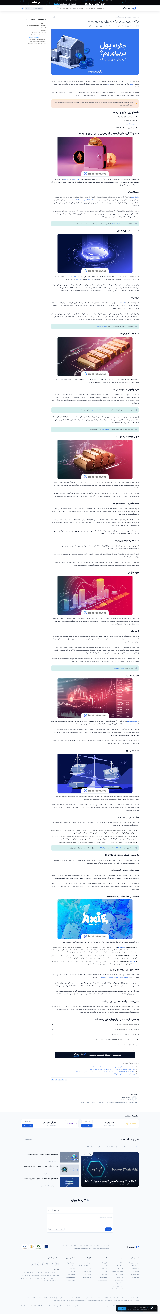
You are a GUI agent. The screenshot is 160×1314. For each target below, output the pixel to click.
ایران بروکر (136, 17)
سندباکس (132, 956)
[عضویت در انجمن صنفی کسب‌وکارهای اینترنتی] (45, 1247)
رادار (64, 8)
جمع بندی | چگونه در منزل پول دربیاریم (37, 41)
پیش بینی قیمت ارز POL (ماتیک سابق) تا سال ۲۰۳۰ (40, 1166)
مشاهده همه (28, 1139)
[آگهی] (80, 2)
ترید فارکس (43, 30)
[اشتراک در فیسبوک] (66, 1080)
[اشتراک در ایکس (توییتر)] (62, 1080)
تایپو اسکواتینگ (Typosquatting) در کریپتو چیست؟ (40, 1178)
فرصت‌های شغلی (71, 1274)
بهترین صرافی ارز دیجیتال (119, 223)
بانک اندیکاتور (87, 1271)
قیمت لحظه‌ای (84, 8)
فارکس (131, 84)
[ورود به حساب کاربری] (22, 8)
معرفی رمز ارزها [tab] (128, 1147)
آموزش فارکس (118, 848)
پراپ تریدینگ (119, 1274)
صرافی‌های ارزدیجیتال (134, 1263)
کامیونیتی (69, 8)
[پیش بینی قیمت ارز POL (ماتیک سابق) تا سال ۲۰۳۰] (69, 1169)
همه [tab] (136, 1147)
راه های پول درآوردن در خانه (40, 23)
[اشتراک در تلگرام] (56, 1080)
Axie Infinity (122, 947)
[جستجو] (26, 8)
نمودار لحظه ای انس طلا (96, 410)
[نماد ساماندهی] (31, 1247)
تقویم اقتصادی (87, 1274)
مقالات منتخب (119, 1263)
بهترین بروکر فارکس (103, 848)
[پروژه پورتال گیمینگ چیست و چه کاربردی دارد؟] (69, 1157)
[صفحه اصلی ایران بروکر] (129, 8)
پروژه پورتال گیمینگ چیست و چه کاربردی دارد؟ (42, 1154)
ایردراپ (122, 302)
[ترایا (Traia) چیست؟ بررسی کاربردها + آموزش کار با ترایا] (110, 1169)
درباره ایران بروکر (71, 1263)
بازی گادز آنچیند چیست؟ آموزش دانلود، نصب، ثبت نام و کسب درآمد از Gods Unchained (111, 1067)
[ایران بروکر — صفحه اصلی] (132, 1247)
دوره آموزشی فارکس (118, 1286)
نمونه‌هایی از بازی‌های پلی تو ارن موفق (37, 37)
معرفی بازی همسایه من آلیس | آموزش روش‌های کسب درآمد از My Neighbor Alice (112, 1069)
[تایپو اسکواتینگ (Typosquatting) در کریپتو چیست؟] (69, 1182)
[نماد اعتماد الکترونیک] (24, 1247)
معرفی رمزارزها (103, 1277)
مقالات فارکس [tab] (100, 1147)
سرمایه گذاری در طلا (129, 124)
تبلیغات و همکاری (70, 1277)
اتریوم (66, 179)
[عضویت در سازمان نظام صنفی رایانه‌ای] (38, 1247)
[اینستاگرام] (37, 1264)
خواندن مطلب (88, 1154)
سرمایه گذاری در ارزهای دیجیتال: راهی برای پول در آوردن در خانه (36, 25)
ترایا (61, 8)
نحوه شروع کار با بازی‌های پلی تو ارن (36, 39)
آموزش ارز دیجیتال (102, 326)
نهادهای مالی (99, 8)
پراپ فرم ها (136, 1271)
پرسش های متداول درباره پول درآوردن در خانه (36, 43)
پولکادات (79, 279)
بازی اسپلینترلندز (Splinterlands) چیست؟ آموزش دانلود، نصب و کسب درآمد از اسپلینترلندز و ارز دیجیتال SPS (105, 1071)
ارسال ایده (72, 1271)
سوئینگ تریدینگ (132, 721)
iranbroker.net (31, 1306)
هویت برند (72, 1266)
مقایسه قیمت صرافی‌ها (85, 1266)
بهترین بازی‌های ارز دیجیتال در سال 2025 (124, 1074)
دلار (108, 84)
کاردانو (89, 279)
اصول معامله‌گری (119, 1280)
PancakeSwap (77, 200)
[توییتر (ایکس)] (42, 1264)
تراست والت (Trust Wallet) (106, 977)
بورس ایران (120, 1277)
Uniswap (95, 200)
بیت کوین (76, 179)
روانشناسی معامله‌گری (117, 1271)
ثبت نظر (108, 1229)
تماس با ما (72, 1269)
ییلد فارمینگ (135, 197)
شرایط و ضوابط (71, 1280)
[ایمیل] (57, 1264)
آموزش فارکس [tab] (89, 1147)
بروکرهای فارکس (135, 1266)
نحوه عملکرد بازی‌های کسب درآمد (36, 35)
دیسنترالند (132, 961)
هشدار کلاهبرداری (102, 1280)
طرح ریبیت (88, 1269)
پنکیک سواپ (86, 200)
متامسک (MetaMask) (123, 977)
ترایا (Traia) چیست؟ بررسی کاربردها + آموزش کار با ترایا (110, 1181)
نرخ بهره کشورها (87, 1277)
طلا (106, 1271)
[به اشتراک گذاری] (54, 17)
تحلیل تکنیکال (119, 1283)
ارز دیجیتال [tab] (110, 1147)
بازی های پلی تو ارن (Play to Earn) (38, 33)
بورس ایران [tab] (118, 1147)
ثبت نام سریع (87, 1126)
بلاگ (92, 8)
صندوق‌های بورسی (134, 1274)
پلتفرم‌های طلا (135, 1277)
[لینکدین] (32, 1264)
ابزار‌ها (76, 8)
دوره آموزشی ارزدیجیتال (117, 1289)
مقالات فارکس (119, 1266)
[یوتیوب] (47, 1264)
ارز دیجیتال (120, 1269)
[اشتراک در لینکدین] (59, 1080)
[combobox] (36, 8)
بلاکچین (73, 276)
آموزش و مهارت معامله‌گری (123, 17)
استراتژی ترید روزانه (119, 668)
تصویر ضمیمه (60, 1229)
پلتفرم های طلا (106, 429)
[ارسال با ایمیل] (52, 1080)
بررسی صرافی (87, 1122)
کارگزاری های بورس (134, 1269)
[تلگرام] (52, 1264)
